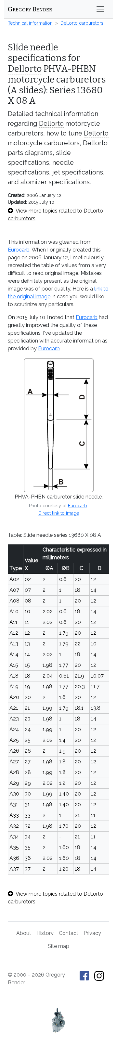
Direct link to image (58, 513)
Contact (68, 933)
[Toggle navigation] (100, 9)
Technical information (30, 23)
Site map (58, 946)
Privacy (92, 933)
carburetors (81, 23)
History (45, 933)
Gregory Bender (30, 9)
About (23, 933)
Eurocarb (19, 250)
